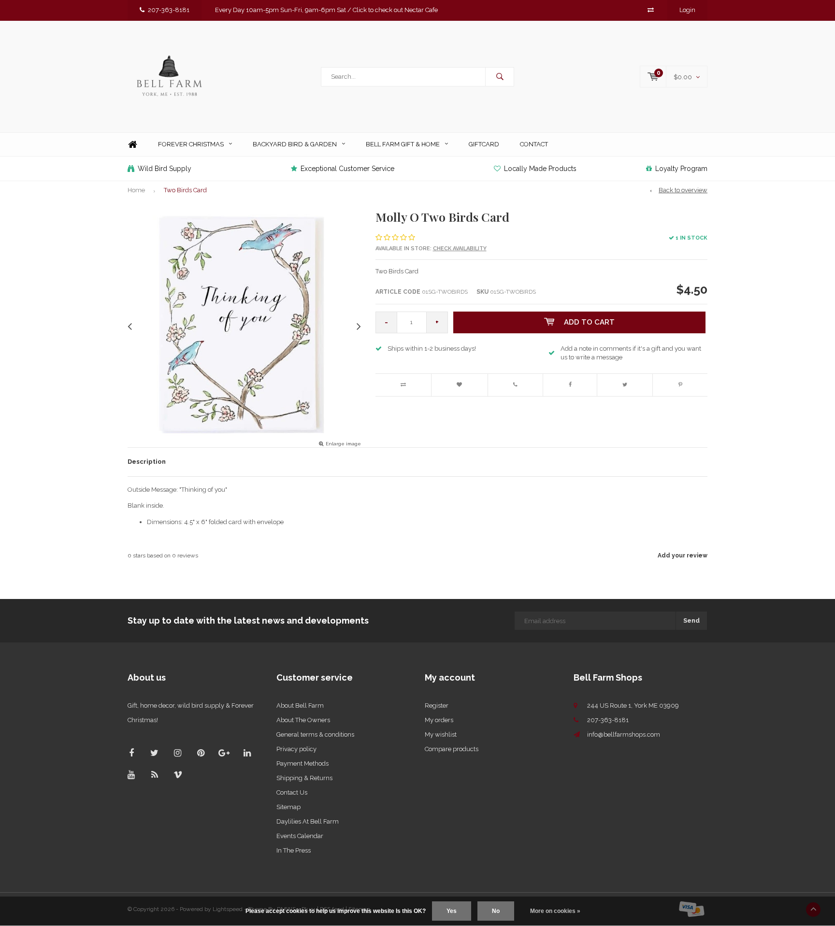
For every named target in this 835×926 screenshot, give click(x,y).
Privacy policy (296, 749)
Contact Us (291, 792)
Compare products (451, 749)
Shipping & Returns (304, 778)
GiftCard (484, 144)
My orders (439, 720)
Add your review (682, 555)
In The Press (293, 850)
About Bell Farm (300, 705)
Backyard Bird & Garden (295, 144)
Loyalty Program (681, 168)
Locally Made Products (540, 168)
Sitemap (288, 807)
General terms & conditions (315, 734)
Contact (534, 144)
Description (147, 461)
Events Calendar (299, 836)
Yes (451, 911)
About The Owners (303, 720)
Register (436, 705)
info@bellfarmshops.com (623, 734)
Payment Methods (302, 763)
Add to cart (589, 322)
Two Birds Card (185, 190)
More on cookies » (555, 911)
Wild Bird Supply (164, 168)
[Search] (499, 76)
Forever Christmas (191, 144)
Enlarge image (343, 443)
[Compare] (651, 10)
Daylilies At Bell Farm (307, 821)
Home (132, 145)
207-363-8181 (168, 10)
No (496, 911)
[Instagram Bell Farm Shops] (177, 753)
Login (687, 10)
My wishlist (441, 734)
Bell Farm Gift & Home (403, 144)
